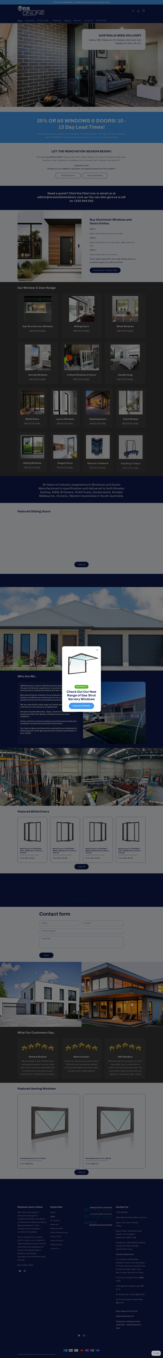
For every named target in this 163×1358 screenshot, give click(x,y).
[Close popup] (97, 650)
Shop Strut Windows (81, 706)
